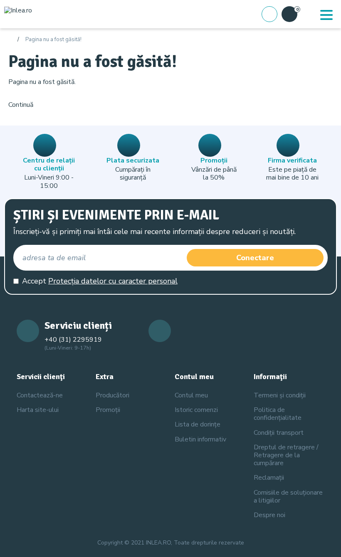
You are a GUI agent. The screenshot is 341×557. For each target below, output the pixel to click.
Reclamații (269, 477)
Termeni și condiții (280, 395)
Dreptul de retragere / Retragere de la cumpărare (286, 455)
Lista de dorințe (197, 424)
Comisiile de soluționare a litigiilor (288, 496)
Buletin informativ (200, 439)
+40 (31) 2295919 (73, 339)
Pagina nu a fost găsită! (53, 40)
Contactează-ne (40, 395)
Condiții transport (279, 432)
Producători (112, 395)
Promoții (108, 409)
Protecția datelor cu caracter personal (113, 281)
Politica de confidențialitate (277, 413)
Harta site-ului (38, 409)
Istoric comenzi (196, 409)
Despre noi (269, 515)
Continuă (20, 104)
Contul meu (191, 395)
